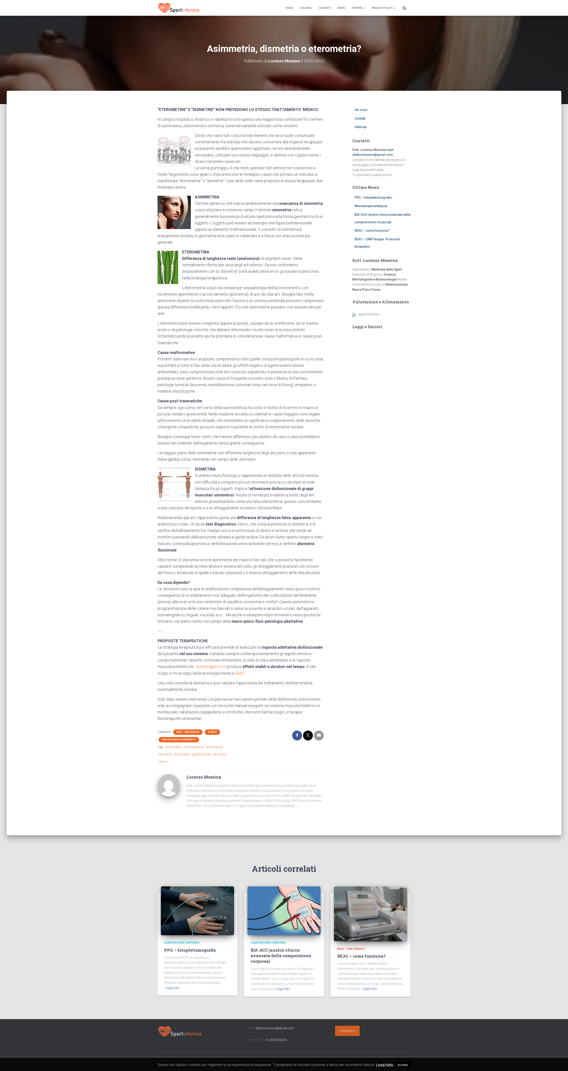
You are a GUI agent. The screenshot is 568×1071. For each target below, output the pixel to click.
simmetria (220, 754)
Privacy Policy (382, 8)
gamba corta (201, 754)
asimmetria (173, 747)
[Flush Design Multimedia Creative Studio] (354, 314)
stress (163, 761)
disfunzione (214, 747)
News (341, 8)
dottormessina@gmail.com (372, 154)
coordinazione (193, 747)
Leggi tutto (172, 988)
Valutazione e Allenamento (179, 739)
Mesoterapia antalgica (371, 206)
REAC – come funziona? (372, 230)
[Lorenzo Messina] (169, 785)
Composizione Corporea (181, 942)
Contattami (347, 1031)
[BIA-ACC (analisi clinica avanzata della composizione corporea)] (284, 910)
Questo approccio (210, 666)
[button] (364, 8)
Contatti (325, 8)
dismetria (165, 754)
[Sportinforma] (178, 8)
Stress (212, 732)
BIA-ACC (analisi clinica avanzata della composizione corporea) (281, 955)
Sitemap (361, 127)
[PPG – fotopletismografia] (197, 910)
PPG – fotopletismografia (373, 197)
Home (289, 8)
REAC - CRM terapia (187, 732)
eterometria (182, 754)
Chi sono (306, 8)
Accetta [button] (403, 1065)
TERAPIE (357, 8)
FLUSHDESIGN (276, 1040)
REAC (239, 673)
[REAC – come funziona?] (370, 913)
